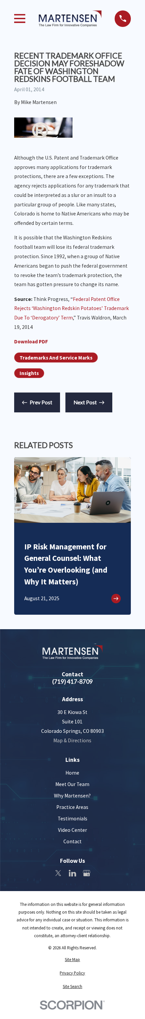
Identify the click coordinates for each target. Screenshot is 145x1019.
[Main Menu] (20, 18)
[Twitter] (58, 873)
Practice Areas (72, 807)
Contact (72, 841)
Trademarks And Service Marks (56, 357)
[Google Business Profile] (86, 873)
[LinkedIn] (72, 873)
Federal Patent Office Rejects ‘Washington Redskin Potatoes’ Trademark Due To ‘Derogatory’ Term (71, 308)
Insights (29, 373)
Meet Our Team (72, 784)
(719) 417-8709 (72, 681)
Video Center (72, 830)
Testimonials (72, 818)
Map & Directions (72, 740)
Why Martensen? (72, 795)
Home (72, 773)
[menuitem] (72, 959)
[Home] (70, 18)
